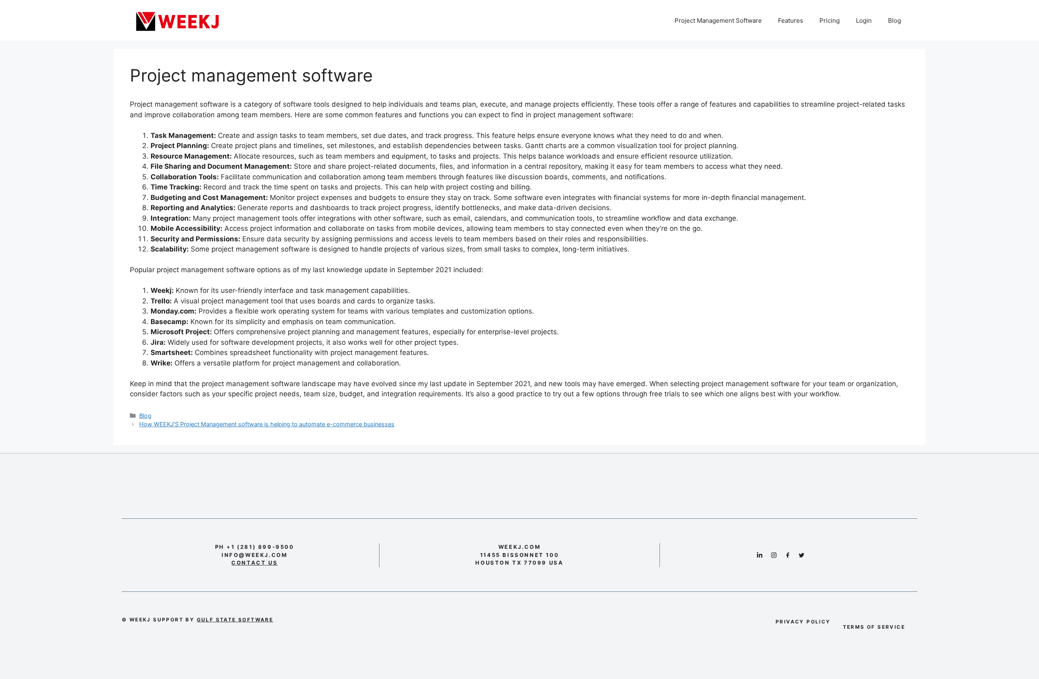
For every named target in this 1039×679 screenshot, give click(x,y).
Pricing (829, 20)
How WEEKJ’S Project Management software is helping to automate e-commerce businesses (266, 424)
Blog (894, 20)
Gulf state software (235, 620)
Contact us (254, 562)
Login (864, 20)
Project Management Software (718, 20)
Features (790, 20)
